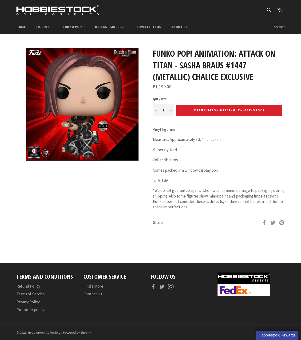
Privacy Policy (28, 301)
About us (179, 27)
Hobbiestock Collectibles (45, 333)
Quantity (159, 99)
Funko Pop (73, 27)
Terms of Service (30, 294)
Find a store (93, 286)
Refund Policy (28, 286)
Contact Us (92, 294)
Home (21, 27)
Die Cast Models (109, 27)
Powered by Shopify (77, 333)
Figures (43, 27)
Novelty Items (148, 27)
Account (279, 27)
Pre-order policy (30, 309)
